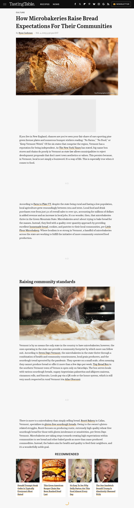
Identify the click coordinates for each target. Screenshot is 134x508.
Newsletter (122, 4)
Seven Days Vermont (49, 352)
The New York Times (70, 147)
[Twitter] (80, 5)
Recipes (44, 4)
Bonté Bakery (88, 420)
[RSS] (108, 5)
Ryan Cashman (26, 32)
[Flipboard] (84, 5)
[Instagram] (98, 5)
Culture (20, 12)
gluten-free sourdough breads (60, 424)
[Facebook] (75, 5)
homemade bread (39, 226)
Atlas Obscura (72, 379)
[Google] (103, 5)
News (56, 4)
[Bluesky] (94, 5)
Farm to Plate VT (42, 204)
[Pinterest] (89, 5)
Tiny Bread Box (101, 364)
